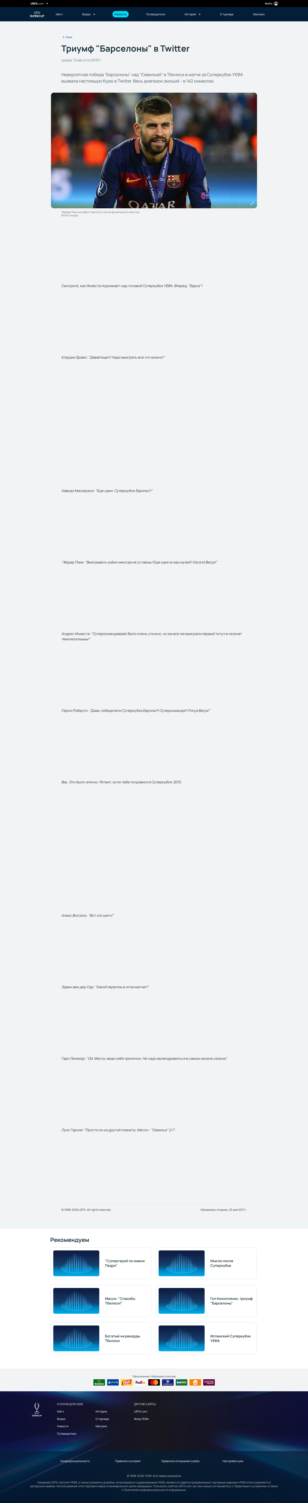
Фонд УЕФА (141, 1419)
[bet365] (181, 1382)
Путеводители (66, 1434)
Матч (60, 1411)
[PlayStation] (113, 1382)
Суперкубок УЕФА (37, 14)
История (101, 1411)
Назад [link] (69, 37)
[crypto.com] (168, 1382)
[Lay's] (126, 1382)
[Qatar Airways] (209, 1382)
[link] (59, 14)
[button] (88, 14)
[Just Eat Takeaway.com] (195, 1382)
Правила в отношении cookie (180, 1461)
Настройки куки (232, 1461)
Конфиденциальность (75, 1461)
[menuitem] (64, 14)
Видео (61, 1419)
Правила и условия (127, 1461)
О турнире (102, 1419)
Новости (62, 1426)
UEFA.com (140, 1411)
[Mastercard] (154, 1382)
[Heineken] (99, 1382)
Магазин (101, 1426)
